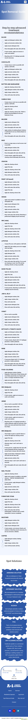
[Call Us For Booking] (3, 669)
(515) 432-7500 (19, 672)
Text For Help (19, 670)
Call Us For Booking (7, 670)
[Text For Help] (16, 669)
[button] (25, 2)
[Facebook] (9, 710)
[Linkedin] (18, 710)
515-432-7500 (5, 672)
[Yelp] (14, 710)
